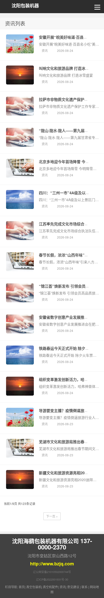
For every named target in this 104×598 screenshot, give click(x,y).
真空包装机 (33, 587)
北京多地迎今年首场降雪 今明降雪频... (71, 161)
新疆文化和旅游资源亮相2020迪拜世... (71, 473)
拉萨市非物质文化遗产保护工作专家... (70, 99)
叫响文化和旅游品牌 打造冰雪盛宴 (68, 68)
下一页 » (52, 516)
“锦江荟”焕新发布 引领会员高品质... (69, 286)
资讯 (45, 50)
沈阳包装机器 (25, 6)
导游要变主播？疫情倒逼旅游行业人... (70, 410)
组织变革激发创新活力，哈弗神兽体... (70, 379)
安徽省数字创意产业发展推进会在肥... (70, 317)
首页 (22, 587)
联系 (85, 587)
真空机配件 (50, 587)
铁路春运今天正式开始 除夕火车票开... (71, 348)
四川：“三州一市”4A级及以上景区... (69, 193)
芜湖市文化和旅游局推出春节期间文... (70, 441)
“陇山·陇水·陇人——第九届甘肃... (67, 130)
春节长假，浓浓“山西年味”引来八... (69, 255)
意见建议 (73, 587)
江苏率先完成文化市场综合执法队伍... (70, 224)
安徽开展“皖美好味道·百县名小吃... (68, 37)
